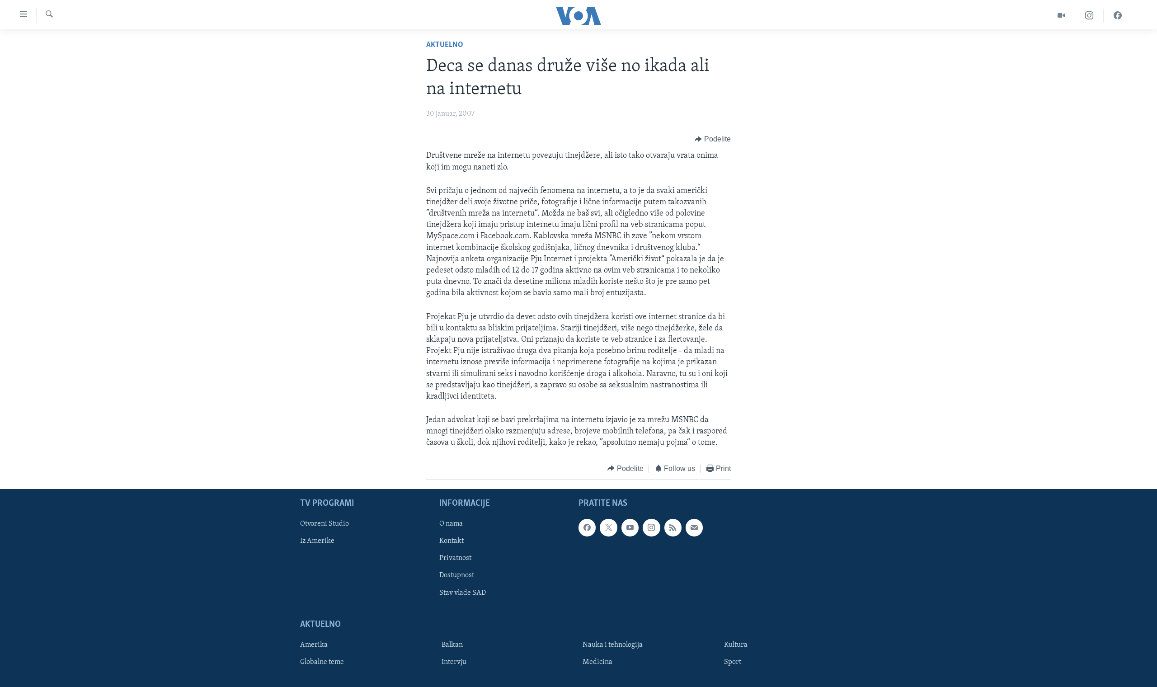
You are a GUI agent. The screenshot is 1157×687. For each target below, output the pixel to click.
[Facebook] (1118, 16)
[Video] (1061, 16)
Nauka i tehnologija (613, 645)
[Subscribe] (694, 527)
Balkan (452, 645)
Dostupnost (456, 575)
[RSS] (673, 527)
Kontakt (451, 541)
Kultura (736, 645)
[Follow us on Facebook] (587, 527)
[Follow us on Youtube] (630, 527)
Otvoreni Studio (324, 524)
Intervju (454, 662)
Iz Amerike (317, 541)
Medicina (597, 662)
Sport (732, 662)
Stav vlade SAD (462, 593)
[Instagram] (1089, 16)
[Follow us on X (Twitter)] (608, 527)
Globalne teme (322, 662)
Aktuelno (444, 45)
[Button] (713, 139)
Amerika (314, 645)
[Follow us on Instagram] (651, 527)
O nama (451, 524)
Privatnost (455, 558)
